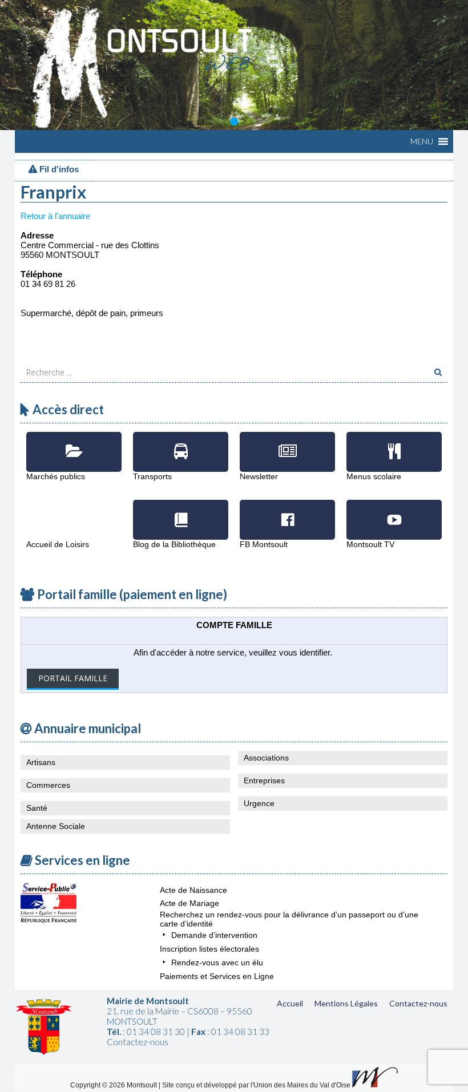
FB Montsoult (287, 511)
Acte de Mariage (189, 903)
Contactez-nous (418, 1003)
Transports (180, 443)
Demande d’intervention (214, 935)
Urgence (259, 803)
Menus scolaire (394, 443)
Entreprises (264, 780)
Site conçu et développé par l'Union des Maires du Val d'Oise (256, 1085)
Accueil (290, 1003)
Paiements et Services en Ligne (217, 976)
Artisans (40, 762)
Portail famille (72, 678)
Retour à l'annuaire (55, 216)
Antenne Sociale (55, 826)
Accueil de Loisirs (74, 511)
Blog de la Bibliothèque (180, 511)
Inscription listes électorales (209, 948)
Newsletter (287, 443)
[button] (421, 141)
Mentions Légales (346, 1003)
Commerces (48, 785)
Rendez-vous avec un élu (217, 962)
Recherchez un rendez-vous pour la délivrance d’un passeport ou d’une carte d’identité (289, 919)
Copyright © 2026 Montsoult (114, 1085)
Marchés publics (74, 443)
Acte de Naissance (193, 890)
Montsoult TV (394, 511)
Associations (266, 757)
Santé (36, 807)
